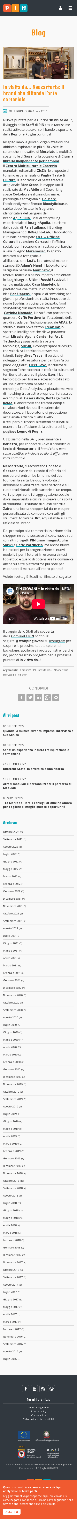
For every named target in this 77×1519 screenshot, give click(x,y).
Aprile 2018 (11, 1225)
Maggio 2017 (12, 1307)
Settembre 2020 (14, 1010)
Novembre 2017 (14, 1262)
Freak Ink (52, 327)
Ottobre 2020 (13, 1002)
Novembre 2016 (14, 1336)
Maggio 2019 (12, 1129)
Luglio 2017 (11, 1292)
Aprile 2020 (12, 1047)
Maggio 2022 (12, 869)
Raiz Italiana (34, 227)
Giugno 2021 (12, 943)
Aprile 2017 (11, 1314)
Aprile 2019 (11, 1136)
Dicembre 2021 (14, 898)
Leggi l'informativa (14, 1496)
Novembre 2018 (14, 1173)
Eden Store (29, 184)
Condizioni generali (38, 1407)
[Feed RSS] (42, 1388)
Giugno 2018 (13, 1210)
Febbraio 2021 (13, 973)
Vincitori (23, 675)
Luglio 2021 (11, 936)
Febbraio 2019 (13, 1151)
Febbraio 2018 (13, 1240)
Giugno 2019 (12, 1121)
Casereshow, (35, 398)
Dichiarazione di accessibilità (38, 1419)
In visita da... (45, 670)
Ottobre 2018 (13, 1180)
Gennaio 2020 (13, 1069)
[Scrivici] (51, 1388)
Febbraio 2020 (13, 1062)
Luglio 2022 (11, 854)
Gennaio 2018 (13, 1247)
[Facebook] (25, 1388)
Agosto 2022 (12, 846)
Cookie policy (38, 1415)
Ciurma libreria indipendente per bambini (38, 158)
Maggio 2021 (12, 950)
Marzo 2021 (12, 965)
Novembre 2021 (14, 906)
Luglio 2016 (11, 1359)
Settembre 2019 (14, 1099)
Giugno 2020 (12, 1032)
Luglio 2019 (11, 1114)
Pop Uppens (20, 294)
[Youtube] (34, 1388)
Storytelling (9, 675)
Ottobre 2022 (13, 832)
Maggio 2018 (13, 1218)
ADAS (63, 322)
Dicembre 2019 (14, 1077)
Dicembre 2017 (14, 1255)
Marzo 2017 (12, 1322)
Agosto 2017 (12, 1284)
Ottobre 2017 (13, 1270)
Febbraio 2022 (13, 884)
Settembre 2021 (14, 921)
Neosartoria (26, 448)
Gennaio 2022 (13, 891)
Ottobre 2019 (13, 1091)
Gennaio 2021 (13, 980)
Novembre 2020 (14, 995)
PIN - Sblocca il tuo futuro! (15, 8)
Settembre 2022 (14, 839)
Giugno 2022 (12, 861)
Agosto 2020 (12, 1017)
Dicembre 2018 (14, 1166)
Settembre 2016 (14, 1344)
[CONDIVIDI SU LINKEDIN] (38, 697)
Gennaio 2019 (13, 1158)
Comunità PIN (28, 670)
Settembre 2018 (14, 1188)
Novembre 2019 (14, 1084)
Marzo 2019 (12, 1143)
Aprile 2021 (11, 958)
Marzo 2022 (12, 876)
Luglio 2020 (11, 1025)
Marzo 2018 (12, 1232)
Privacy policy (38, 1411)
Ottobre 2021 (13, 913)
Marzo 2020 (12, 1054)
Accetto (12, 1512)
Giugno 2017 (12, 1299)
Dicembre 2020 (14, 988)
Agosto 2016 (12, 1351)
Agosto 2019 (12, 1106)
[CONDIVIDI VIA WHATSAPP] (47, 697)
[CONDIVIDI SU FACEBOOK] (21, 697)
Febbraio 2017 (13, 1329)
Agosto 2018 (12, 1195)
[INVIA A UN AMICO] (55, 697)
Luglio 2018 (12, 1203)
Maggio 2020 (13, 1039)
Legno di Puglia (30, 431)
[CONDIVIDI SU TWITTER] (29, 697)
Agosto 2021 (12, 928)
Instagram (57, 641)
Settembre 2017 (14, 1277)
